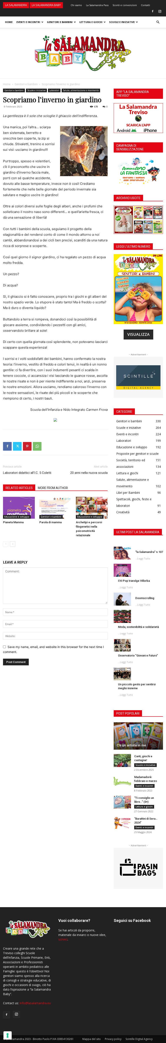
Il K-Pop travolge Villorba (134, 580)
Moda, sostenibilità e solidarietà (138, 627)
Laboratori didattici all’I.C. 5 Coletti (27, 473)
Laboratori (54, 90)
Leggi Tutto (143, 558)
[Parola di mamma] (55, 508)
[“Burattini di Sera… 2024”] (122, 822)
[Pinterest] (27, 446)
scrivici (62, 939)
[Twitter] (17, 446)
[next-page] (12, 544)
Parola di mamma (50, 522)
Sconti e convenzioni (125, 5)
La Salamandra (16, 5)
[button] (158, 22)
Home (9, 22)
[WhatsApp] (37, 446)
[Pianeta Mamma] (19, 508)
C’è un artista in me (131, 745)
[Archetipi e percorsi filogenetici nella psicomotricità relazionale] (92, 508)
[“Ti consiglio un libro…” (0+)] (122, 802)
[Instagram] (159, 11)
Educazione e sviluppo (16, 516)
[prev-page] (5, 544)
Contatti (145, 5)
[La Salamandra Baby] (83, 53)
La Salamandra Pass (97, 5)
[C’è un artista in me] (138, 736)
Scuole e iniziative (122, 22)
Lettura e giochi (90, 22)
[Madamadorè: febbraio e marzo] (122, 781)
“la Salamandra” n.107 (149, 552)
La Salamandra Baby (46, 5)
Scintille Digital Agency (139, 1039)
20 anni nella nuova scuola (89, 473)
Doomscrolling (144, 598)
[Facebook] (152, 11)
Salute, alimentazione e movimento (81, 90)
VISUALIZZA (138, 334)
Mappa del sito (91, 1039)
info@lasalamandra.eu (35, 1003)
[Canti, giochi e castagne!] (122, 760)
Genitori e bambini (60, 22)
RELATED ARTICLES (19, 488)
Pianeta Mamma (13, 522)
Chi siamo (76, 5)
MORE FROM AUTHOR (53, 488)
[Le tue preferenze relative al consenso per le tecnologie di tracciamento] (7, 1035)
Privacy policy (113, 1039)
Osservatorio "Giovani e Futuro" (138, 655)
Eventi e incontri (28, 22)
